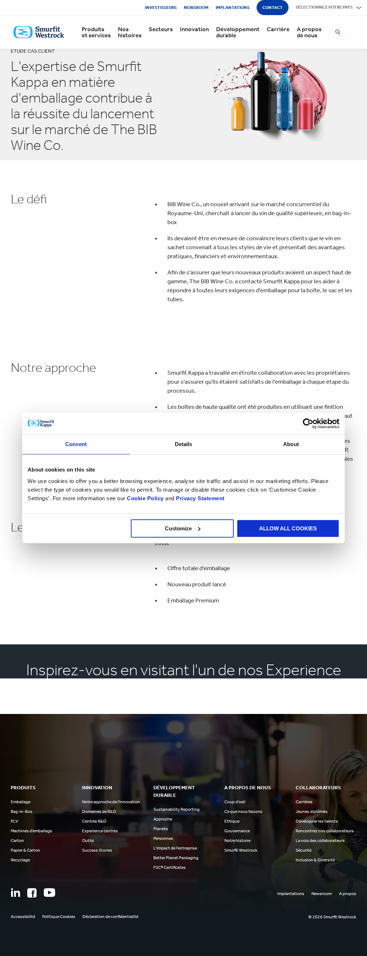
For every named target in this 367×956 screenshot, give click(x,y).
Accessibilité (23, 916)
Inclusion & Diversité (315, 859)
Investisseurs (161, 7)
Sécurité (303, 850)
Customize (178, 528)
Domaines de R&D (99, 811)
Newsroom (196, 7)
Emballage (20, 801)
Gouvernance (237, 830)
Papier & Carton (25, 850)
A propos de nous (309, 32)
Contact (272, 7)
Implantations (232, 7)
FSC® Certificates (169, 867)
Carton (17, 840)
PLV (14, 821)
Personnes (163, 838)
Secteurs (161, 29)
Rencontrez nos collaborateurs (325, 830)
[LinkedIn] (15, 892)
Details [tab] (183, 444)
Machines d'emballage (31, 830)
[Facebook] (32, 893)
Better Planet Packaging (176, 857)
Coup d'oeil (235, 801)
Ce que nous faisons (243, 811)
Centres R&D (94, 821)
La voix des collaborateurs (320, 840)
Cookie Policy (145, 498)
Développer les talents (317, 821)
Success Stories (97, 850)
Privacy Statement (200, 498)
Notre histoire (237, 840)
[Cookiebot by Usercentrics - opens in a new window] (308, 423)
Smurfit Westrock (240, 850)
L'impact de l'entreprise (175, 848)
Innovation (194, 29)
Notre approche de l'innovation (111, 801)
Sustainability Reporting (176, 809)
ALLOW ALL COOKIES (288, 528)
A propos (347, 893)
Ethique (231, 821)
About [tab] (291, 444)
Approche (162, 819)
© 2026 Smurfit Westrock (332, 916)
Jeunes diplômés (312, 811)
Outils (88, 840)
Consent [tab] (76, 444)
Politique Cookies (58, 916)
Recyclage (20, 859)
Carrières (304, 801)
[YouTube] (49, 892)
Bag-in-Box (21, 811)
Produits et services (96, 32)
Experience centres (100, 830)
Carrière (278, 29)
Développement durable (237, 32)
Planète (160, 828)
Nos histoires (130, 32)
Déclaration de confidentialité (110, 916)
